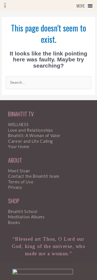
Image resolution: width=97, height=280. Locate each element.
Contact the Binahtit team (33, 176)
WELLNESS (18, 124)
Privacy (15, 187)
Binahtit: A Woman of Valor (34, 135)
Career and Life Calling (30, 141)
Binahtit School (22, 211)
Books (14, 222)
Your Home (18, 146)
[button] (84, 5)
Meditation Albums (26, 216)
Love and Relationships (30, 130)
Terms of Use (20, 181)
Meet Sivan (19, 170)
